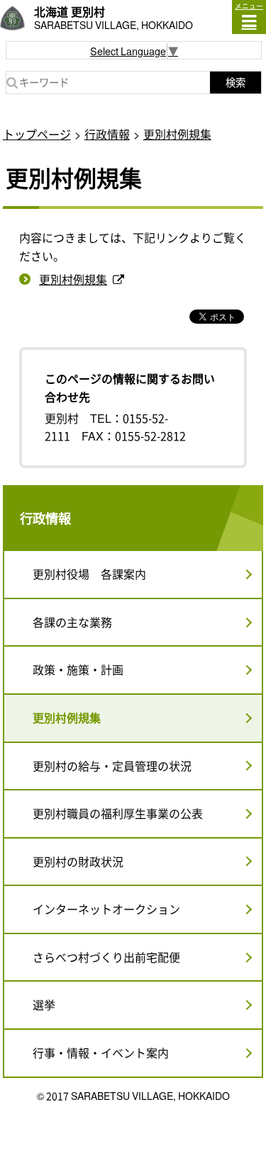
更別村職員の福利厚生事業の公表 (118, 813)
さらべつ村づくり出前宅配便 (106, 956)
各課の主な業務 (72, 621)
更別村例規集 (177, 133)
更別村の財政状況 (78, 861)
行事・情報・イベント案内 (101, 1052)
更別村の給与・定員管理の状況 (112, 765)
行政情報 (107, 133)
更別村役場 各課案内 (89, 573)
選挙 (44, 1004)
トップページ (37, 133)
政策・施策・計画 (78, 669)
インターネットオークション (106, 908)
